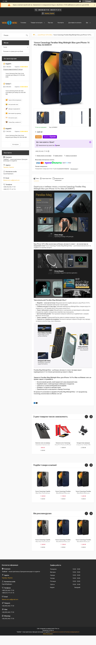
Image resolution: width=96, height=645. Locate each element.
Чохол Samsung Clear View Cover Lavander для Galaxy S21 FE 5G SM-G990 (15, 75)
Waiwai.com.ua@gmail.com (11, 180)
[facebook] (34, 403)
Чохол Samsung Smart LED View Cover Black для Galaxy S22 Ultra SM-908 (16, 92)
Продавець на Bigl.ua (48, 630)
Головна (23, 22)
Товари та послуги (36, 22)
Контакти (61, 22)
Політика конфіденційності (72, 632)
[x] (36, 403)
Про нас (50, 22)
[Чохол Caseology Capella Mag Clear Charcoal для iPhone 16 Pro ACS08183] (42, 479)
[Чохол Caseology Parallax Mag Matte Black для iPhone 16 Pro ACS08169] (83, 479)
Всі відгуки (15, 144)
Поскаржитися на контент (57, 632)
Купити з (46, 137)
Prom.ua (57, 628)
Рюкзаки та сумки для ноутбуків (13, 51)
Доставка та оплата (74, 22)
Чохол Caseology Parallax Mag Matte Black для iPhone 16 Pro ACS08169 (83, 493)
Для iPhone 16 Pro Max (45, 35)
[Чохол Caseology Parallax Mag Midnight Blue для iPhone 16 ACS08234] (63, 479)
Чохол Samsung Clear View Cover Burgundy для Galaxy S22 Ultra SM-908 (16, 136)
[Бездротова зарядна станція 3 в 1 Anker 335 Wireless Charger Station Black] (83, 430)
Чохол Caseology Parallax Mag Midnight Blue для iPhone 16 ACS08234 (63, 493)
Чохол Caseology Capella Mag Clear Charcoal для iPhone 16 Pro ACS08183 (42, 493)
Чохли (5, 47)
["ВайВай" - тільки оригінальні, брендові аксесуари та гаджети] (9, 23)
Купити (38, 137)
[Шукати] (27, 35)
